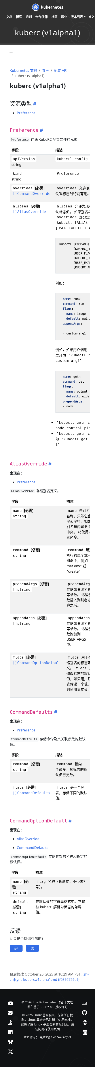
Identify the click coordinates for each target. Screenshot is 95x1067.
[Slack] (85, 1022)
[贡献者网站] (84, 1002)
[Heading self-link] (34, 103)
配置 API (60, 70)
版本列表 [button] (77, 17)
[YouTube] (10, 1002)
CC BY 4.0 (47, 1007)
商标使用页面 (50, 1029)
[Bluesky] (10, 1041)
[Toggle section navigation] (11, 54)
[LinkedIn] (10, 1032)
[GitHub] (84, 1012)
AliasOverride (28, 838)
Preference (26, 112)
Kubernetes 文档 (23, 70)
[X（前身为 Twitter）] (10, 1051)
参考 (45, 70)
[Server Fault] (10, 1022)
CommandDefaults (32, 847)
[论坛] (10, 1012)
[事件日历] (85, 1032)
